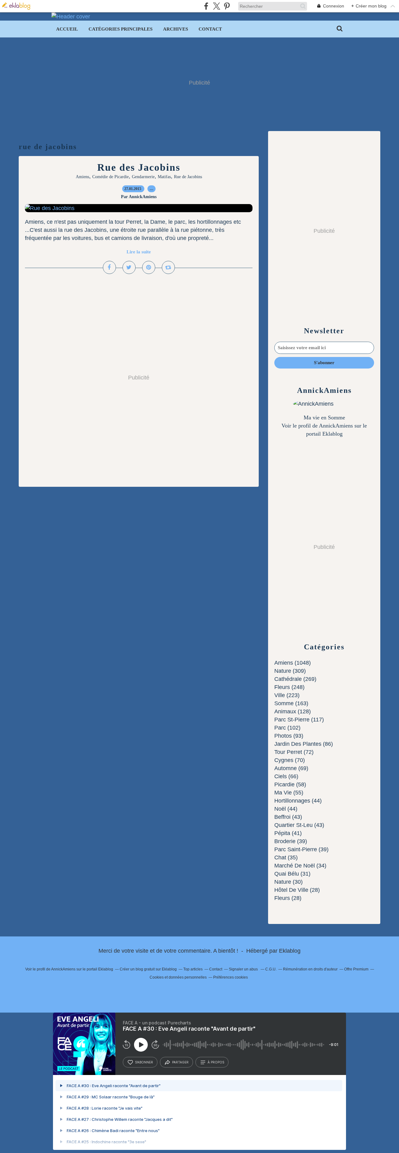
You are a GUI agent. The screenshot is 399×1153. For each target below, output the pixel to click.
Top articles (193, 969)
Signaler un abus (244, 969)
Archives (175, 29)
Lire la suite (139, 251)
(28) (297, 890)
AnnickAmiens (336, 426)
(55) (288, 792)
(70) (289, 760)
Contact (210, 29)
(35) (286, 857)
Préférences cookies (230, 977)
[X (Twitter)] (216, 6)
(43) (288, 817)
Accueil (67, 29)
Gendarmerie (143, 176)
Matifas (164, 176)
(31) (292, 874)
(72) (294, 752)
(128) (292, 711)
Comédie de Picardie (110, 176)
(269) (295, 679)
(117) (299, 719)
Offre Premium (356, 969)
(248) (289, 687)
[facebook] (206, 6)
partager (180, 1062)
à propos (216, 1062)
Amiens (82, 176)
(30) (288, 882)
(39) (290, 841)
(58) (290, 784)
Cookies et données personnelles (178, 977)
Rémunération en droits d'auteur (310, 969)
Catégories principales (120, 29)
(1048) (292, 663)
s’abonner (144, 1062)
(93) (288, 736)
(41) (288, 833)
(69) (291, 768)
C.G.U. (270, 969)
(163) (291, 703)
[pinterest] (227, 6)
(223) (287, 695)
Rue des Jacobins (138, 167)
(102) (287, 728)
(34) (300, 865)
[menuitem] (67, 29)
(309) (290, 671)
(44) (298, 801)
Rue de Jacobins (188, 176)
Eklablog (289, 951)
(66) (286, 776)
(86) (303, 744)
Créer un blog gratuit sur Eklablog (148, 969)
